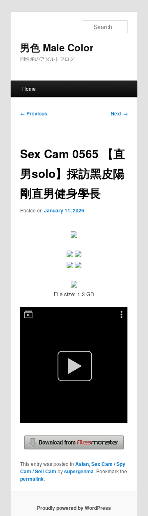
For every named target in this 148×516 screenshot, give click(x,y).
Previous (33, 113)
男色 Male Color (56, 47)
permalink (32, 478)
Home (29, 88)
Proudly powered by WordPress (74, 507)
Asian (82, 464)
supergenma (79, 471)
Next (119, 113)
